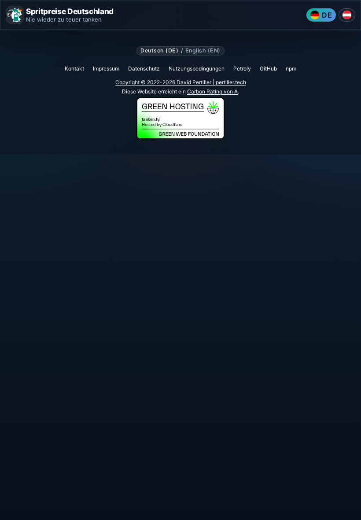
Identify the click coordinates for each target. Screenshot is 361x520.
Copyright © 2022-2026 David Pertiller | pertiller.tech (180, 82)
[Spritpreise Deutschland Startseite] (15, 15)
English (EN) (203, 50)
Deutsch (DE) (159, 50)
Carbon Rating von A (212, 91)
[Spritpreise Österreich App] (347, 15)
